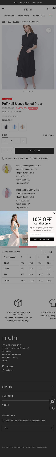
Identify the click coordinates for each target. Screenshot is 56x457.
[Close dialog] (54, 212)
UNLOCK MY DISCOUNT (42, 239)
